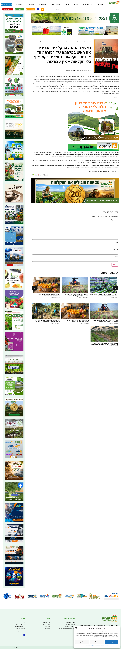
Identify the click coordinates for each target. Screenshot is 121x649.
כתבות (101, 5)
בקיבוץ (76, 5)
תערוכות (31, 5)
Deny (96, 642)
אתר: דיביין (15, 647)
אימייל (115, 249)
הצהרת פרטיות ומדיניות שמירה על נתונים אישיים (97, 646)
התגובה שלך (114, 220)
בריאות (67, 5)
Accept (111, 642)
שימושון (20, 5)
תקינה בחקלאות (55, 5)
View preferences (82, 642)
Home (89, 41)
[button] (76, 628)
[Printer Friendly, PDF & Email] (40, 175)
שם (116, 242)
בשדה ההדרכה (89, 5)
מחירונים (43, 5)
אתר (116, 257)
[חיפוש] (42, 9)
